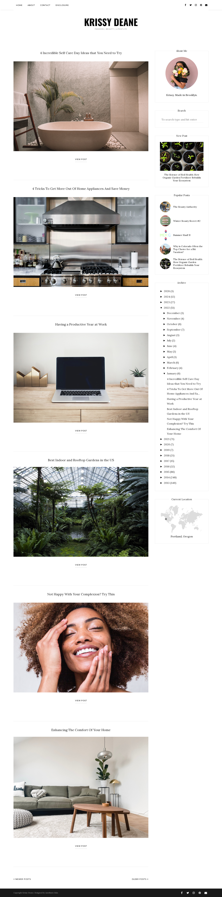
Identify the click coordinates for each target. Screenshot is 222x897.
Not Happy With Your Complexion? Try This (81, 594)
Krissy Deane (27, 893)
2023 (167, 302)
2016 (167, 466)
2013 (167, 482)
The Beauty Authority (185, 206)
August (171, 335)
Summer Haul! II (181, 235)
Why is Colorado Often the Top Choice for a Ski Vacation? (188, 249)
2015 (167, 471)
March (171, 362)
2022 (167, 307)
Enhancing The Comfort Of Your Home (81, 730)
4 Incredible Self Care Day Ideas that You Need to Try (81, 53)
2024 (167, 296)
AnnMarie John (51, 893)
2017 (167, 461)
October (172, 324)
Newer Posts (23, 879)
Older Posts (139, 879)
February (173, 368)
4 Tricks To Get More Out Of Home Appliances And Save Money (81, 189)
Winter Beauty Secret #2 (186, 221)
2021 (167, 439)
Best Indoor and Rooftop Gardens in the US (81, 460)
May (170, 351)
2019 (167, 450)
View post (81, 159)
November (174, 318)
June (170, 346)
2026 (167, 291)
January (172, 373)
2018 (167, 455)
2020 (167, 444)
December (174, 313)
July (169, 340)
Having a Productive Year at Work (81, 324)
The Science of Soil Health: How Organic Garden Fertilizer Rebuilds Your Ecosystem (182, 177)
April (170, 357)
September (174, 329)
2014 (167, 477)
